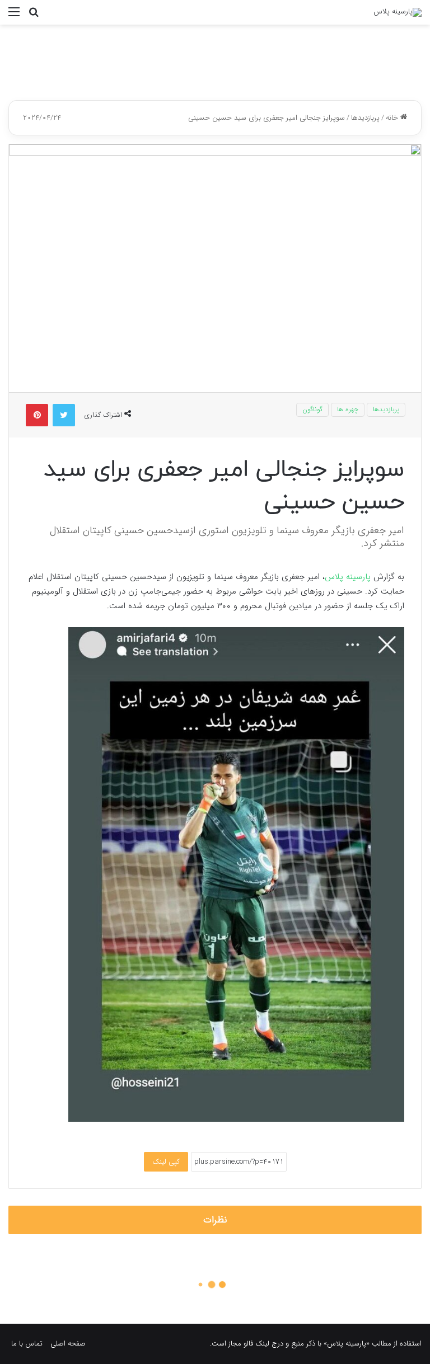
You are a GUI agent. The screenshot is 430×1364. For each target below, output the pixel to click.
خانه (393, 118)
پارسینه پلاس (348, 577)
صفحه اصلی (68, 1343)
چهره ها (347, 409)
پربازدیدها (365, 118)
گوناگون (312, 409)
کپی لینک (166, 1162)
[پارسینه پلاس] (397, 12)
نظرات (215, 1219)
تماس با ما (27, 1343)
